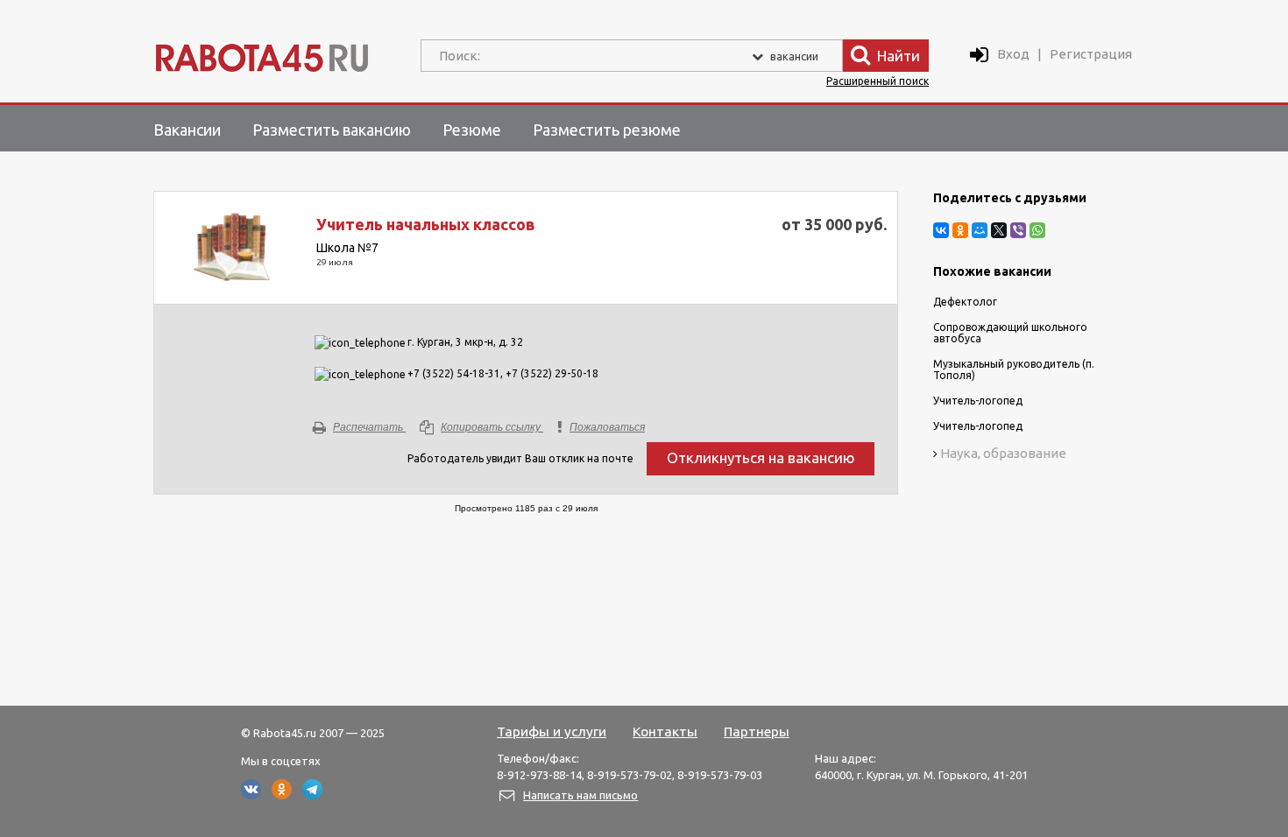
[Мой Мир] (979, 230)
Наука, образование (1003, 453)
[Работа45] (262, 54)
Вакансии (187, 129)
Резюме (471, 129)
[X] (999, 230)
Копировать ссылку (491, 427)
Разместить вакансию (331, 129)
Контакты (665, 731)
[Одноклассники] (960, 230)
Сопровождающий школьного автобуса (1010, 332)
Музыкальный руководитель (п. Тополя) (1013, 369)
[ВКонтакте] (941, 230)
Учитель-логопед (978, 400)
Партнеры (756, 731)
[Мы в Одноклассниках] (282, 795)
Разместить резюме (607, 129)
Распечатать (368, 427)
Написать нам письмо (580, 795)
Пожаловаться (607, 427)
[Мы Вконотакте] (251, 795)
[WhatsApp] (1037, 230)
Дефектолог (965, 301)
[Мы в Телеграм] (312, 795)
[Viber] (1018, 230)
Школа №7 (347, 248)
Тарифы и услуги (551, 731)
